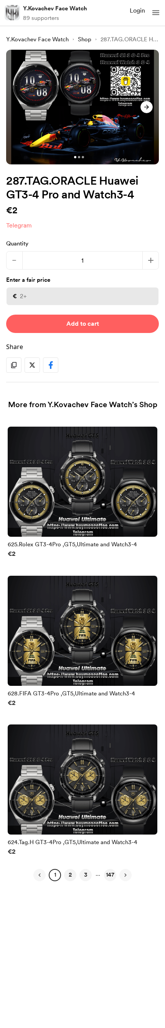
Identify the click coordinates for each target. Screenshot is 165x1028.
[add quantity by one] (150, 260)
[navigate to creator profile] (12, 12)
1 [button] (55, 874)
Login (137, 10)
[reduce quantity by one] (14, 260)
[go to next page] (125, 875)
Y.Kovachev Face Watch (55, 8)
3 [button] (85, 874)
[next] (146, 107)
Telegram (19, 225)
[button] (155, 12)
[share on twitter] (32, 365)
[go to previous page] (39, 875)
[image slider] (82, 107)
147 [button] (110, 874)
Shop (84, 39)
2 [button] (70, 874)
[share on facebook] (50, 365)
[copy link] (13, 365)
